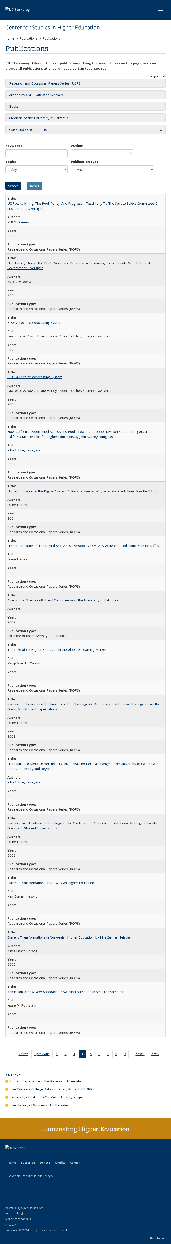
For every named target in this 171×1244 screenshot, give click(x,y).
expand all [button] (158, 76)
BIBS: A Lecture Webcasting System (34, 322)
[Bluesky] (44, 1155)
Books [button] (14, 106)
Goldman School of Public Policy (30, 1176)
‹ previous (43, 1055)
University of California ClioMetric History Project (47, 1097)
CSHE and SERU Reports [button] (28, 129)
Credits (60, 1163)
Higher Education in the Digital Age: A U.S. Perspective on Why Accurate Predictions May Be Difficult (83, 491)
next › (141, 1055)
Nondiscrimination (18, 1219)
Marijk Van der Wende (24, 663)
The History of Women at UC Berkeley (39, 1105)
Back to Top (158, 1238)
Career (75, 1163)
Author (77, 145)
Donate (45, 1163)
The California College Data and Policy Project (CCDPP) (52, 1089)
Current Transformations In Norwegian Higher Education (50, 882)
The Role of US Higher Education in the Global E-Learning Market (56, 649)
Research (13, 1074)
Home (9, 38)
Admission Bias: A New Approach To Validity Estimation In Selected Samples (65, 991)
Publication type (85, 161)
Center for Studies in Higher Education (52, 27)
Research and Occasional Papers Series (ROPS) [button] (45, 83)
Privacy (11, 1224)
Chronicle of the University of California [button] (38, 118)
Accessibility (14, 1213)
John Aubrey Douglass (24, 450)
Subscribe (28, 1163)
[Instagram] (35, 1155)
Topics (10, 161)
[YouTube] (26, 1155)
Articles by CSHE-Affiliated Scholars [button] (36, 95)
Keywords (13, 145)
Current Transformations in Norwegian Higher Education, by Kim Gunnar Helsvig (68, 937)
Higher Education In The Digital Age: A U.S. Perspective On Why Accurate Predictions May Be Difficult (84, 545)
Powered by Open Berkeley (24, 1208)
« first (25, 1055)
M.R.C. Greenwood (21, 222)
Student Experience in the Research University (45, 1081)
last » (156, 1055)
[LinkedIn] (18, 1155)
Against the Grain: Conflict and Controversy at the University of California (62, 600)
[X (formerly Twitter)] (9, 1155)
